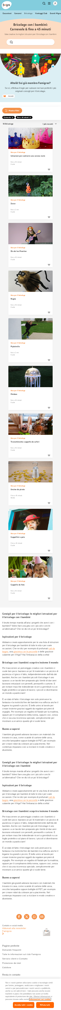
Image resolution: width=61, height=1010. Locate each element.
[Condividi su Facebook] (19, 916)
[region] (30, 994)
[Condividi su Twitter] (26, 916)
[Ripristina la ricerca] (50, 42)
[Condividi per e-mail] (42, 916)
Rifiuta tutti (45, 1005)
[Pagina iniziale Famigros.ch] (7, 5)
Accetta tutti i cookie (23, 1005)
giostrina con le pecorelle (25, 651)
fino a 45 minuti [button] (23, 117)
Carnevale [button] (7, 117)
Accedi (10, 96)
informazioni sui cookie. (40, 999)
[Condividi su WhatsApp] (34, 916)
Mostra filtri (14, 110)
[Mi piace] (49, 169)
